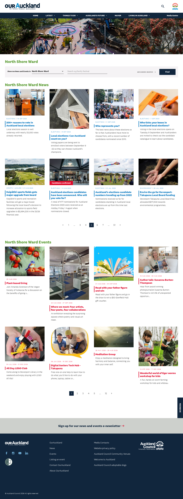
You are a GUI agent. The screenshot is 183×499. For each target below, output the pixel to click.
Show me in (19, 71)
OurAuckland (56, 442)
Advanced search (145, 72)
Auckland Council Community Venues (112, 454)
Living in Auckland (138, 15)
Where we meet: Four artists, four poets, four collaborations (68, 308)
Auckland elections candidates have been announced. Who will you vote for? (69, 195)
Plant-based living (16, 283)
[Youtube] (19, 453)
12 (106, 393)
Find (167, 72)
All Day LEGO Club (16, 368)
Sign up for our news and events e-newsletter (89, 426)
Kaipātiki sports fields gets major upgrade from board (21, 193)
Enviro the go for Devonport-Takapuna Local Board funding (157, 194)
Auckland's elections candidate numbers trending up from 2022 (113, 194)
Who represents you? (107, 125)
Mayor (118, 15)
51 (114, 225)
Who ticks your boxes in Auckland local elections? (154, 124)
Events (53, 454)
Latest (49, 15)
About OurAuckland (59, 470)
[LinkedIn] (26, 453)
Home (35, 15)
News (52, 448)
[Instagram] (13, 453)
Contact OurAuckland (60, 465)
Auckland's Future (95, 15)
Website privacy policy (104, 448)
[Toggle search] (163, 6)
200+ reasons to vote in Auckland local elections (20, 124)
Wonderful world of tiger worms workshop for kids (158, 375)
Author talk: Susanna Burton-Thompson (157, 281)
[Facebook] (6, 453)
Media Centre (172, 15)
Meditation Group (105, 354)
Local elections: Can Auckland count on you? (68, 137)
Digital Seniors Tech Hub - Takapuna (66, 367)
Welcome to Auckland (104, 459)
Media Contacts (101, 442)
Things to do (69, 15)
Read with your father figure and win (111, 289)
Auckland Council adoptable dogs (110, 465)
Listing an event (57, 459)
